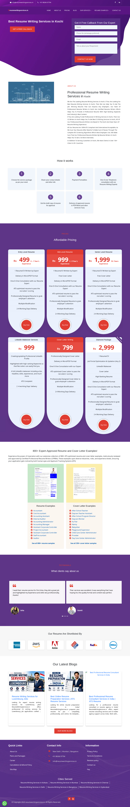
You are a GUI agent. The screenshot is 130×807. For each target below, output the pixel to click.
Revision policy (92, 760)
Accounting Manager (41, 524)
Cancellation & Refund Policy (21, 765)
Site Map (13, 769)
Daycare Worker (78, 519)
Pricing (67, 10)
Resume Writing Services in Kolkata (34, 783)
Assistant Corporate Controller (45, 527)
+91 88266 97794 (45, 2)
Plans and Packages (17, 756)
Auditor (36, 538)
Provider (75, 535)
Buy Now (26, 325)
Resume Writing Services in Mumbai (64, 783)
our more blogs (65, 731)
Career (12, 760)
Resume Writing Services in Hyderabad (94, 787)
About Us (57, 10)
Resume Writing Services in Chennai (94, 783)
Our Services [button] (85, 10)
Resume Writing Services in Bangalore (62, 787)
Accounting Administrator (43, 522)
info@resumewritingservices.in (22, 2)
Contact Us (116, 10)
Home (49, 10)
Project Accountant (40, 530)
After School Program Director (84, 516)
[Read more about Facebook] (115, 2)
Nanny (74, 524)
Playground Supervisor (81, 530)
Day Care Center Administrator (84, 538)
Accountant (37, 511)
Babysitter (76, 527)
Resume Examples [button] (101, 10)
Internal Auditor (39, 519)
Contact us (91, 765)
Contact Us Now (85, 59)
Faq (88, 769)
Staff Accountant (39, 535)
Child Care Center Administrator (84, 533)
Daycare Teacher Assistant (82, 513)
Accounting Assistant (41, 516)
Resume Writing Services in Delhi (32, 787)
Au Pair (74, 522)
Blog (75, 10)
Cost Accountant (39, 513)
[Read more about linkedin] (119, 2)
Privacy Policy (92, 751)
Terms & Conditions (94, 756)
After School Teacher (80, 511)
